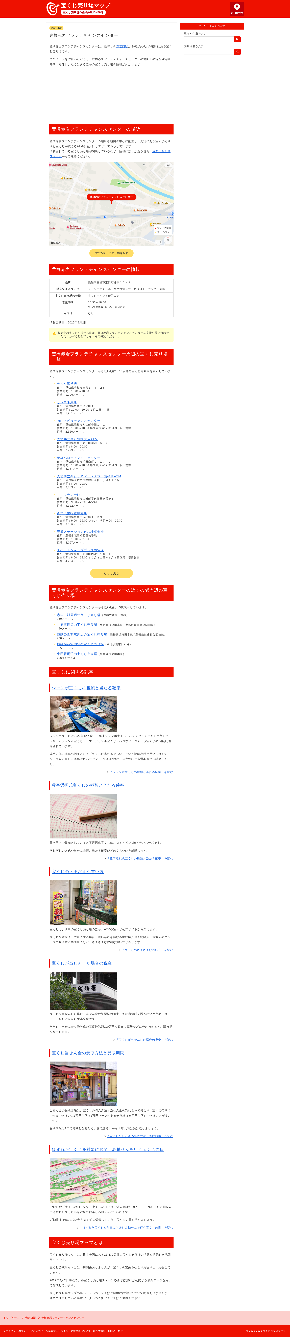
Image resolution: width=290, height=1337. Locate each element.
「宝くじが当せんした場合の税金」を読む (144, 1039)
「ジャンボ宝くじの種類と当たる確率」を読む (141, 772)
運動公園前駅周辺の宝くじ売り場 (82, 634)
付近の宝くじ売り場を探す (111, 253)
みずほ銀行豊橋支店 (72, 513)
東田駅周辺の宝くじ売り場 (77, 654)
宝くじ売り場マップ (85, 5)
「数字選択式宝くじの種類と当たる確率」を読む (140, 858)
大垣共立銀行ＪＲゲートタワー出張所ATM (89, 476)
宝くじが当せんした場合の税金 (82, 963)
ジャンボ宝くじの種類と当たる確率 (86, 688)
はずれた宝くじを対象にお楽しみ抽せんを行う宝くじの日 (108, 1149)
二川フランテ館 (68, 495)
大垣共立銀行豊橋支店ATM (77, 439)
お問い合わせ (115, 1330)
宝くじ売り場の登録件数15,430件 (83, 12)
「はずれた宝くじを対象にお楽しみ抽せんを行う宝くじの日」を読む (126, 1227)
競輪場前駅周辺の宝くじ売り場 (80, 644)
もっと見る (111, 573)
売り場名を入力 (194, 46)
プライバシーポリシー (16, 1330)
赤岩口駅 (56, 28)
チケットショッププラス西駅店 (80, 550)
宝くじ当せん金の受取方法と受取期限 (88, 1053)
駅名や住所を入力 (195, 33)
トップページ (11, 1317)
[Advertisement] (111, 93)
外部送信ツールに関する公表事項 (49, 1330)
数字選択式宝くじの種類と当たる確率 (88, 785)
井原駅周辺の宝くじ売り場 (77, 624)
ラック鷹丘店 (67, 384)
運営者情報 (99, 1330)
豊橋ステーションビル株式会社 (80, 531)
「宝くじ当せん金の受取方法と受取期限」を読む (140, 1136)
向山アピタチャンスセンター (79, 421)
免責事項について (81, 1330)
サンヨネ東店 (67, 402)
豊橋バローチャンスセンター (79, 458)
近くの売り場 (237, 13)
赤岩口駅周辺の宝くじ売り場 (79, 615)
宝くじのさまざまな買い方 (78, 871)
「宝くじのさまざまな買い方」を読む (147, 950)
